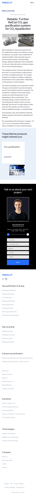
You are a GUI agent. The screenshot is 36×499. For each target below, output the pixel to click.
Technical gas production (10, 407)
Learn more (7, 156)
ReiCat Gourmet (7, 374)
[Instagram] (3, 279)
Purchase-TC (20, 487)
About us (5, 456)
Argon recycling (7, 338)
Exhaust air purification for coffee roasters (15, 361)
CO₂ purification (7, 297)
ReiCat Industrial (7, 381)
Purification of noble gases (10, 315)
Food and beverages (8, 417)
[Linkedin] (6, 279)
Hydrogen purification (9, 290)
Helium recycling (7, 331)
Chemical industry (8, 410)
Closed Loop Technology (10, 440)
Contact (4, 467)
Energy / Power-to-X (8, 403)
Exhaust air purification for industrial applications (17, 358)
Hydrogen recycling (8, 335)
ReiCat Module (6, 385)
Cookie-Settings (9, 487)
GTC (11, 483)
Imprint (6, 483)
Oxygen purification (8, 294)
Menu (32, 2)
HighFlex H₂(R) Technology (10, 437)
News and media (7, 460)
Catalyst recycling (8, 388)
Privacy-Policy (18, 483)
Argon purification (7, 308)
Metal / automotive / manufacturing (13, 414)
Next (18, 262)
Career (4, 464)
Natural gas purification (9, 311)
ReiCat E (4, 378)
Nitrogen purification (8, 301)
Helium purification (8, 304)
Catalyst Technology (8, 433)
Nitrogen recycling (8, 342)
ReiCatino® (5, 371)
